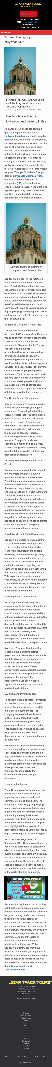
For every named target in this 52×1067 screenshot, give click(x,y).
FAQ (26, 1020)
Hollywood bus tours (15, 136)
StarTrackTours (35, 109)
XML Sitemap (26, 1015)
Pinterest (26, 1048)
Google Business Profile (30, 175)
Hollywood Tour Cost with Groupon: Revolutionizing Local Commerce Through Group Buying (24, 103)
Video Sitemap (26, 1018)
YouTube (26, 1046)
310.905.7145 (31, 22)
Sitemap (26, 1013)
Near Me (26, 1023)
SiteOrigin (24, 1062)
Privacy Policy (42, 1057)
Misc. (26, 1025)
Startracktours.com (14, 969)
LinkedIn (26, 1043)
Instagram (26, 1041)
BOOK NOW (28, 14)
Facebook (26, 1038)
